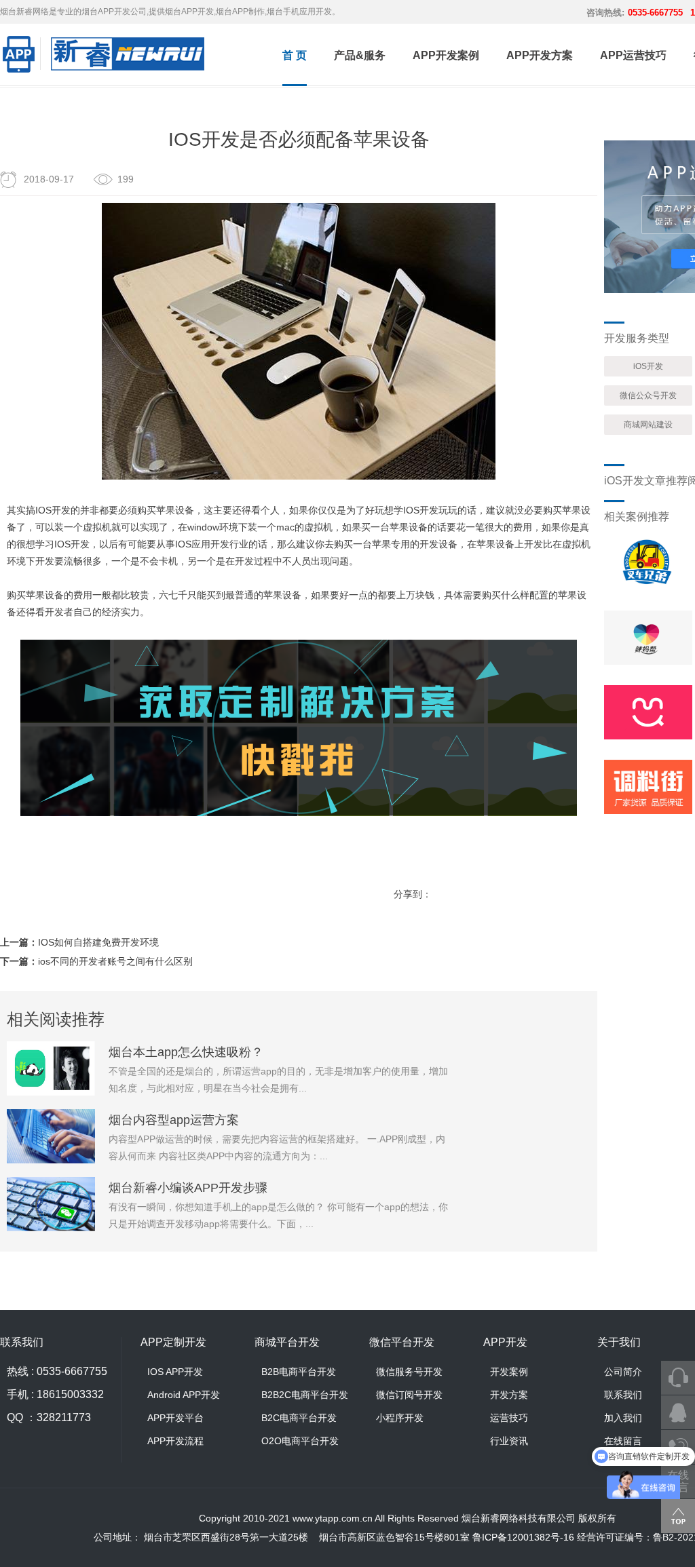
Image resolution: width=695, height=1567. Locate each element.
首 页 (294, 55)
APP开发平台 (175, 1417)
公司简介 (623, 1371)
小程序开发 (400, 1417)
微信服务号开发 (409, 1371)
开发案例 (509, 1371)
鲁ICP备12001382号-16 (523, 1537)
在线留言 (623, 1440)
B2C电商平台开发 (299, 1417)
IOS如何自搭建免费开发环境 (98, 942)
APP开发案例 (446, 55)
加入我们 (623, 1417)
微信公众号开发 (648, 395)
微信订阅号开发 (409, 1394)
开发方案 (509, 1394)
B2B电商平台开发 (298, 1371)
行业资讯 (509, 1440)
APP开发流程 (175, 1440)
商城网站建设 (648, 424)
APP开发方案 (539, 55)
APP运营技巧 (633, 55)
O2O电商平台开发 (300, 1440)
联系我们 (623, 1394)
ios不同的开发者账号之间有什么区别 (115, 961)
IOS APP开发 (175, 1371)
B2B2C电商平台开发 (304, 1394)
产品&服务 (360, 55)
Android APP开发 (183, 1394)
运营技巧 (509, 1417)
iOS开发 (648, 366)
